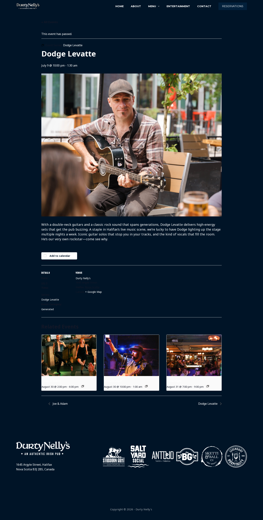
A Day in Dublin (51, 380)
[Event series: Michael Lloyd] (146, 386)
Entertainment (178, 6)
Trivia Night (174, 380)
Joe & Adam (60, 404)
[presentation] (69, 355)
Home (119, 6)
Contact (204, 6)
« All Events (49, 22)
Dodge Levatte (50, 299)
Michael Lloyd (112, 380)
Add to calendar (60, 255)
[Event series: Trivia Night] (207, 386)
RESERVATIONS (232, 6)
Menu (152, 6)
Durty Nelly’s (83, 278)
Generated (47, 309)
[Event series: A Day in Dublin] (82, 386)
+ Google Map (93, 292)
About (136, 6)
